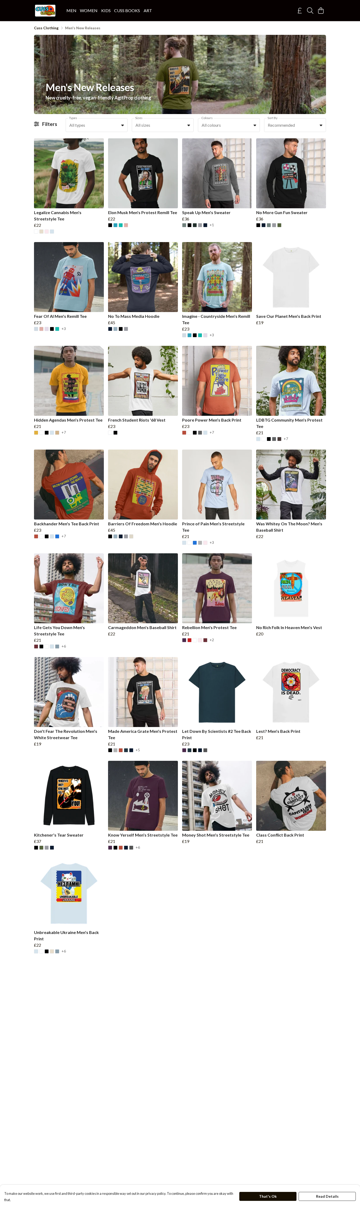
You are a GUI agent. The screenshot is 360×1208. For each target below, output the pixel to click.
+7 (63, 433)
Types (73, 118)
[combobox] (97, 125)
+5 (137, 750)
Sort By (272, 118)
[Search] (310, 10)
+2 (212, 640)
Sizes (139, 118)
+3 (63, 329)
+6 (63, 646)
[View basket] (320, 10)
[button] (122, 125)
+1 (212, 225)
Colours (207, 118)
